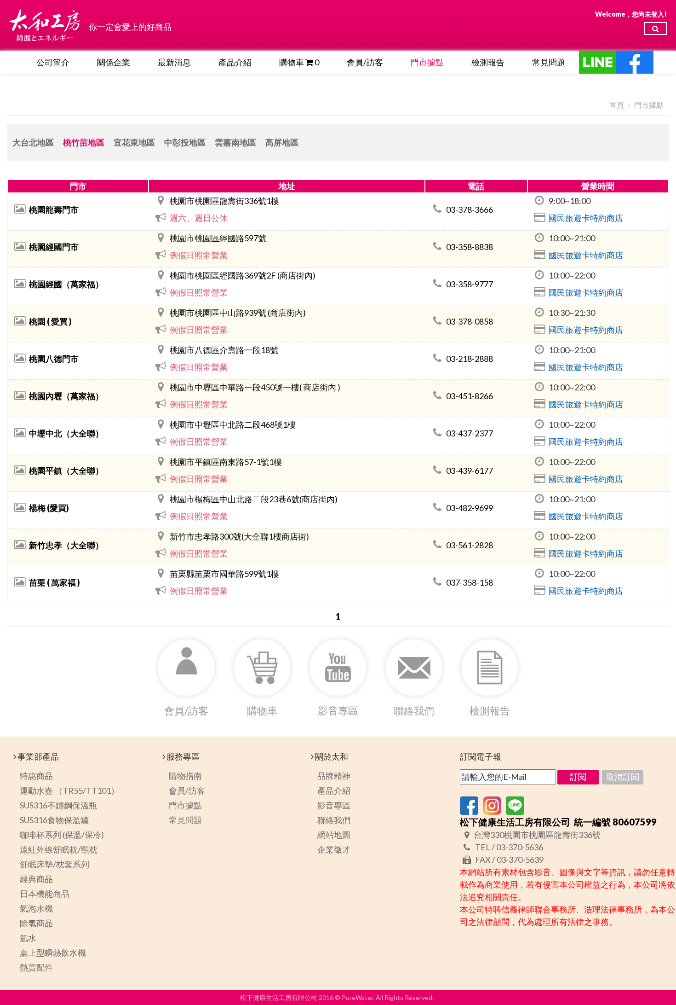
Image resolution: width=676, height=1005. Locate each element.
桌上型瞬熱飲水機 (53, 952)
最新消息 (174, 62)
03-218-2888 (469, 359)
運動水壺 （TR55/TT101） (69, 790)
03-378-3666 (469, 209)
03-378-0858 (469, 321)
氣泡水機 (36, 908)
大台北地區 (33, 142)
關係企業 (113, 62)
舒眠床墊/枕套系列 (54, 864)
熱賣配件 (36, 967)
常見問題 (548, 62)
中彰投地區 (185, 142)
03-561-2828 (469, 545)
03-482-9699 (469, 508)
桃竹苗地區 (83, 142)
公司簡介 (52, 62)
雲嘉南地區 (235, 142)
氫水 (28, 938)
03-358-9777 (469, 284)
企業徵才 (333, 849)
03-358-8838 (469, 247)
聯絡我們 (333, 820)
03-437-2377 (469, 433)
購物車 (299, 62)
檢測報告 (487, 62)
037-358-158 (469, 582)
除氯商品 (36, 923)
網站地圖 (333, 835)
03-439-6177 (469, 470)
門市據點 (427, 62)
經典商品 (36, 879)
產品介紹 (235, 62)
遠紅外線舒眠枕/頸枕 (58, 849)
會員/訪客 (365, 62)
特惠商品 (36, 776)
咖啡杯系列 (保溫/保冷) (62, 835)
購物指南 (185, 776)
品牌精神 (333, 776)
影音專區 (333, 805)
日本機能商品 (44, 894)
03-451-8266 (469, 396)
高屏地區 (281, 142)
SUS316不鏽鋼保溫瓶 (58, 805)
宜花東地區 (134, 142)
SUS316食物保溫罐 (54, 820)
